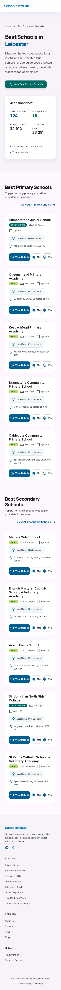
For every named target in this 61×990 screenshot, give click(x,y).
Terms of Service (14, 960)
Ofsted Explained (14, 892)
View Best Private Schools (26, 84)
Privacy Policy (12, 954)
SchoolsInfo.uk (16, 5)
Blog (7, 937)
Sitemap (39, 983)
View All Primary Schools (38, 204)
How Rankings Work (15, 898)
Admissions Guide (14, 887)
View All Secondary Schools (36, 522)
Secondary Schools (15, 870)
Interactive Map (13, 881)
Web (47, 257)
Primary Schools (13, 865)
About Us (9, 921)
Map (36, 257)
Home (8, 26)
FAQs (7, 931)
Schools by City (13, 876)
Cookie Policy (24, 983)
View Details (19, 257)
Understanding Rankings (17, 903)
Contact (9, 926)
